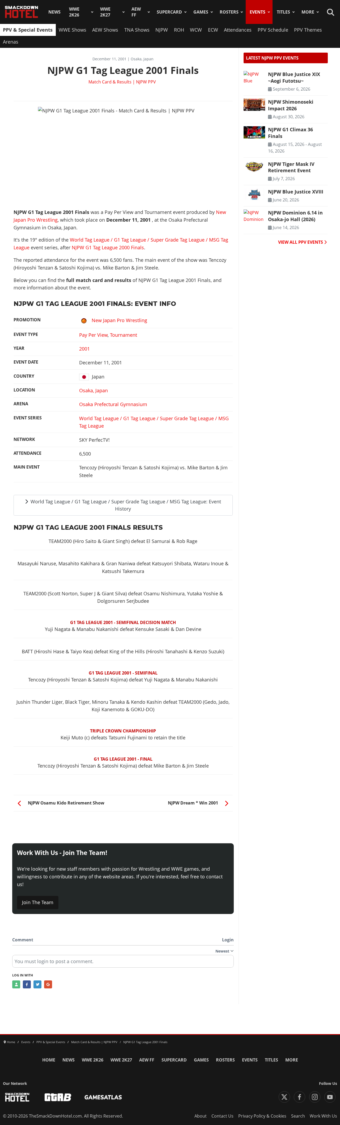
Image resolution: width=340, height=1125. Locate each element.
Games (200, 12)
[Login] (16, 984)
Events (257, 12)
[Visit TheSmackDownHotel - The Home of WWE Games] (17, 1097)
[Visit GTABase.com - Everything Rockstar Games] (58, 1097)
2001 (84, 348)
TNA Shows (137, 30)
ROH (179, 30)
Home (48, 1060)
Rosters (229, 12)
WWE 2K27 (105, 12)
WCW (196, 30)
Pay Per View (93, 335)
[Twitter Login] (37, 984)
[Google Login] (48, 984)
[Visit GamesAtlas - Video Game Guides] (103, 1097)
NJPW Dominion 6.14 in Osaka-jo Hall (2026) (295, 215)
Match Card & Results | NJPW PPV (122, 82)
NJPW (161, 30)
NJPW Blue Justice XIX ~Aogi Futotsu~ (294, 77)
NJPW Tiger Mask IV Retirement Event (291, 167)
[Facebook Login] (27, 984)
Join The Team (37, 902)
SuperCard (169, 12)
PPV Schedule (273, 30)
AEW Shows (105, 30)
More (307, 12)
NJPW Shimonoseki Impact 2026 (290, 105)
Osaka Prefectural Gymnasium (113, 404)
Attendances (238, 30)
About (200, 1116)
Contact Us (222, 1116)
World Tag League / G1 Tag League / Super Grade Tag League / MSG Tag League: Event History (125, 505)
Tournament (123, 335)
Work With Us (323, 1116)
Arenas (10, 42)
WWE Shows (72, 30)
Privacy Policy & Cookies (262, 1116)
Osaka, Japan (93, 390)
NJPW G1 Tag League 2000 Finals (108, 247)
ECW (213, 30)
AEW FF (136, 12)
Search (298, 1116)
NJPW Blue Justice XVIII (295, 191)
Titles (283, 12)
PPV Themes (308, 30)
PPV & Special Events (28, 30)
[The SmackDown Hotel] (21, 12)
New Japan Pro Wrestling (119, 320)
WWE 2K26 (74, 12)
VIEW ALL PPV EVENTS (301, 242)
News (54, 12)
